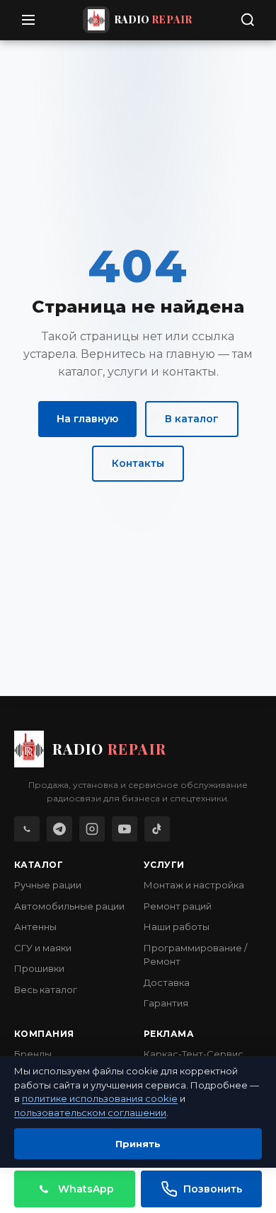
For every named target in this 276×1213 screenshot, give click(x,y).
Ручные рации (47, 884)
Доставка (167, 982)
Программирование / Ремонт (195, 955)
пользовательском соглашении (90, 1112)
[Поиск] (248, 20)
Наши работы (176, 926)
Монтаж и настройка (194, 884)
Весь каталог (45, 989)
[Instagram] (92, 829)
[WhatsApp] (27, 829)
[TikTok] (157, 829)
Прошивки (39, 968)
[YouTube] (124, 829)
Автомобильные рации (69, 906)
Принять (138, 1143)
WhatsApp (86, 1189)
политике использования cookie (100, 1098)
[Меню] (28, 20)
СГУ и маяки (42, 947)
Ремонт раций (178, 906)
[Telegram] (59, 829)
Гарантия (166, 1003)
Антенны (35, 926)
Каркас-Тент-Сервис (193, 1054)
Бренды (33, 1054)
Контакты (138, 463)
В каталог (192, 418)
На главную (87, 418)
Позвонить (212, 1189)
